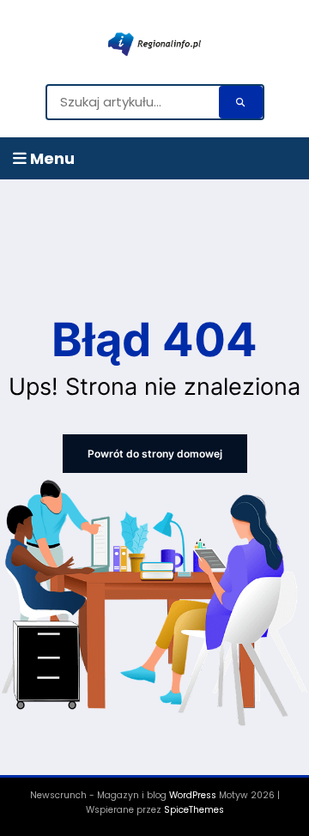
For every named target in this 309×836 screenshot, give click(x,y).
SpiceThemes (194, 809)
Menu (51, 158)
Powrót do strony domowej (155, 453)
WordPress (192, 795)
